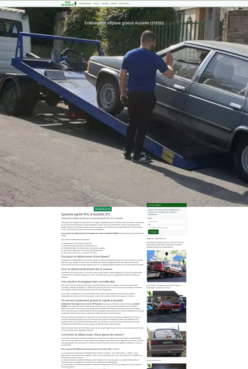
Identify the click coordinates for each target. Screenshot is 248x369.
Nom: (150, 218)
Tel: (149, 224)
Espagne (105, 4)
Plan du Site (124, 4)
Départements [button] (85, 4)
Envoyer (153, 231)
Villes (96, 4)
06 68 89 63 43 (102, 209)
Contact (113, 4)
